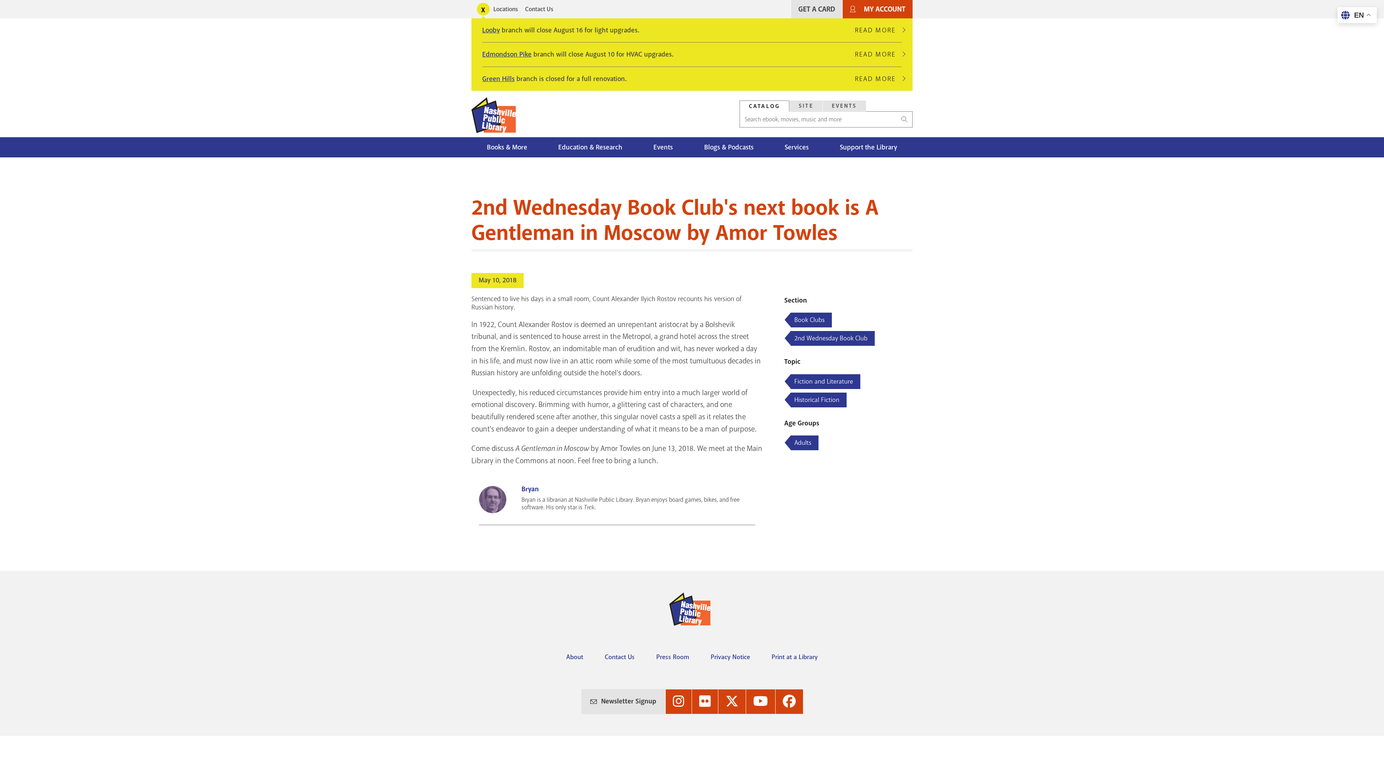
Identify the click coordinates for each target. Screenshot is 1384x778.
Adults (802, 443)
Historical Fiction (816, 400)
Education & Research (590, 147)
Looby (491, 30)
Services (797, 147)
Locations (505, 9)
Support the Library (868, 147)
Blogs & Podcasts (729, 147)
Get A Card (816, 9)
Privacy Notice (730, 657)
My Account (884, 9)
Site (806, 105)
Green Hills (498, 79)
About (574, 657)
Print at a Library (795, 657)
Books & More (507, 147)
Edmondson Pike (507, 54)
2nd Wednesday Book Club (831, 338)
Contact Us (539, 9)
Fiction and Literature (823, 381)
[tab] (764, 106)
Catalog (764, 106)
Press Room (672, 657)
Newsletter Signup (628, 701)
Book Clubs (809, 320)
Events (844, 105)
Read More (878, 30)
